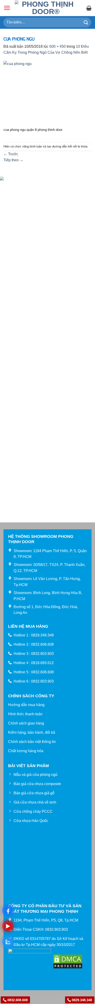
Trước (10, 154)
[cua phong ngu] (47, 94)
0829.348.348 (81, 1000)
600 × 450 (57, 46)
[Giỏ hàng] (89, 8)
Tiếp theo (13, 160)
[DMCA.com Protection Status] (68, 961)
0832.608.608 (17, 1000)
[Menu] (6, 7)
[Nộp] (86, 22)
